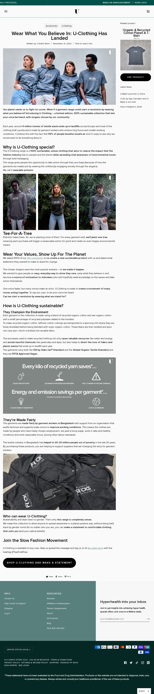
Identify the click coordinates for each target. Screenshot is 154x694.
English (142, 691)
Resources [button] (54, 593)
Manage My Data (69, 663)
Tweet (51, 577)
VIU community (35, 258)
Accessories (51, 26)
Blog (49, 623)
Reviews (51, 598)
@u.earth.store (95, 548)
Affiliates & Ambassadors (58, 603)
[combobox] (144, 691)
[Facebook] (125, 662)
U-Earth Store (14, 660)
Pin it (69, 577)
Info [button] (7, 593)
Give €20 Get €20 (55, 628)
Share (60, 577)
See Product (135, 77)
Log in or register (39, 660)
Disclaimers (10, 665)
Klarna (50, 613)
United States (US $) (17, 650)
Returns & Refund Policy (35, 663)
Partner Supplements (56, 608)
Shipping (8, 608)
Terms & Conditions (61, 660)
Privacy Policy (12, 663)
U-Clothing (67, 26)
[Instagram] (142, 662)
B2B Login (24, 665)
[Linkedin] (148, 662)
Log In (7, 613)
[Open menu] (8, 11)
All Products (52, 618)
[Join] (146, 618)
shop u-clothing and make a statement (39, 562)
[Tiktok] (137, 662)
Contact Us (9, 598)
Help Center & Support (15, 603)
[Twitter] (131, 662)
